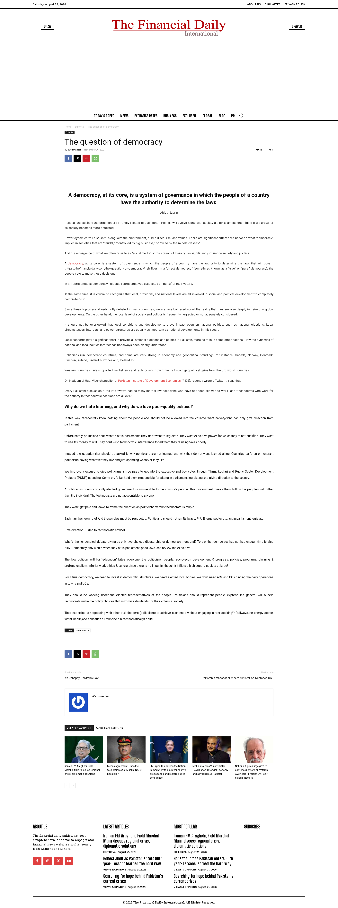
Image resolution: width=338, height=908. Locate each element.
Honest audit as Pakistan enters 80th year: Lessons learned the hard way (133, 861)
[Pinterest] (86, 158)
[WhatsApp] (95, 158)
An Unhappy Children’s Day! (82, 678)
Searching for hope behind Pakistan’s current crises (133, 878)
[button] (241, 115)
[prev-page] (67, 785)
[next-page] (73, 785)
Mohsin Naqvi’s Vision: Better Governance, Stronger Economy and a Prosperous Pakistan (210, 770)
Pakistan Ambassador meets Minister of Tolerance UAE (237, 678)
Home (68, 126)
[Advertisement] (169, 74)
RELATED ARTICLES (79, 728)
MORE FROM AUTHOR (109, 728)
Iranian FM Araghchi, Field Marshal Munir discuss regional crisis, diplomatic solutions (82, 770)
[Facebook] (68, 158)
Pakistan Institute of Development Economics (149, 380)
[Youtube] (69, 861)
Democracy (82, 630)
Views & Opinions (114, 869)
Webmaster (74, 149)
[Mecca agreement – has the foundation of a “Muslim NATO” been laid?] (126, 749)
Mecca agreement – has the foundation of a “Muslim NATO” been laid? (125, 770)
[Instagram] (47, 861)
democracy (75, 263)
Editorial (79, 126)
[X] (77, 158)
